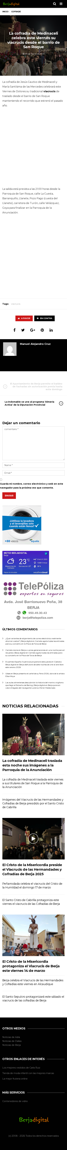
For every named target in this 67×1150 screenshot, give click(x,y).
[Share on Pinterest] (42, 330)
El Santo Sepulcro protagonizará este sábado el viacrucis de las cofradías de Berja (33, 998)
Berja (18, 1045)
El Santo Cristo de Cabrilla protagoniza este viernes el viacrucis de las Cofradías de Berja (31, 902)
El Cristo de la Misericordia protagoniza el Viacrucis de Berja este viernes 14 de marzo (31, 966)
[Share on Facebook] (14, 330)
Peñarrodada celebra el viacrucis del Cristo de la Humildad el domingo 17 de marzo (32, 885)
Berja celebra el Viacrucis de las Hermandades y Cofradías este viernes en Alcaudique (32, 982)
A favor (25, 318)
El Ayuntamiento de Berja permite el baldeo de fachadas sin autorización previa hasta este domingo (36, 386)
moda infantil (21, 1073)
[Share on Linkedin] (51, 330)
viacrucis (15, 303)
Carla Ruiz (34, 1067)
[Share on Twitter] (23, 330)
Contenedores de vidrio (15, 1101)
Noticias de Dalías (12, 1041)
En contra (46, 318)
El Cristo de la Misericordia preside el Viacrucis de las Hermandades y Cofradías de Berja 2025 (32, 869)
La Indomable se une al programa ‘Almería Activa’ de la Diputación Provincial (29, 403)
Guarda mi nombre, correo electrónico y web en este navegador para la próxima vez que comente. (31, 485)
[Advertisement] (33, 148)
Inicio (5, 11)
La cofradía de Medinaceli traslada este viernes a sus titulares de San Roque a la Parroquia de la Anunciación (32, 783)
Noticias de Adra (11, 1037)
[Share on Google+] (33, 330)
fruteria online (20, 1078)
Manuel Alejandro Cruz (35, 343)
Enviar (9, 495)
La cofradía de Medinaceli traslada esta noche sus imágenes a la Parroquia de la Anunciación (32, 765)
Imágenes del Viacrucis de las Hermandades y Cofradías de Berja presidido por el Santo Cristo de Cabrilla (33, 803)
